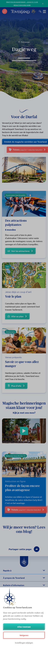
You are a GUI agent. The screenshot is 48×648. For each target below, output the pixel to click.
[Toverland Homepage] (20, 11)
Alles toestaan (24, 626)
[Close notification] (43, 3)
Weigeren (24, 635)
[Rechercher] (40, 11)
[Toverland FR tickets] (4, 11)
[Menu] (44, 11)
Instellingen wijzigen (24, 642)
